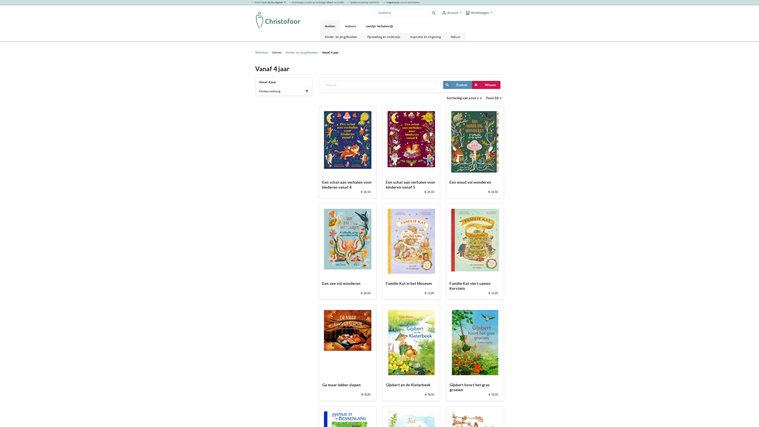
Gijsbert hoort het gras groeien (469, 387)
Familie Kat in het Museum (409, 283)
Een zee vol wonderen (341, 283)
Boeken (330, 26)
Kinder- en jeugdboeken (341, 37)
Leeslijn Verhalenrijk (379, 26)
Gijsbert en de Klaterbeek (408, 385)
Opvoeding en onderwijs (383, 37)
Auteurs (350, 26)
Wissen (490, 85)
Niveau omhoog (269, 91)
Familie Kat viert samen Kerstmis (470, 286)
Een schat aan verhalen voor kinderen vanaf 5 (410, 184)
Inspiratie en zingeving (425, 37)
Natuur (456, 37)
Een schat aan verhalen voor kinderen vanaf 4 (347, 184)
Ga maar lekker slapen (341, 385)
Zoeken (461, 85)
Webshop (261, 52)
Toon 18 (492, 98)
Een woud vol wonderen (470, 182)
